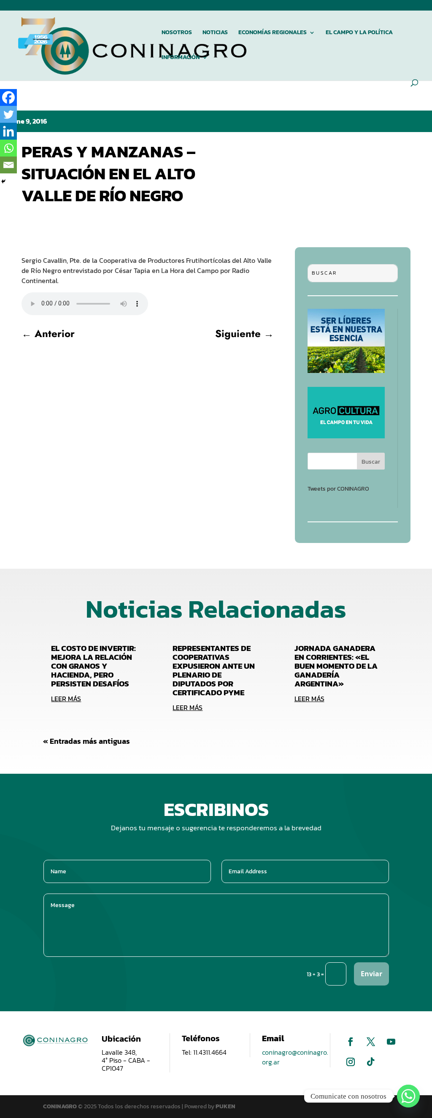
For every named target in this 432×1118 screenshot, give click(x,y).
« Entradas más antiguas (86, 741)
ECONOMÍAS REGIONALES (272, 33)
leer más (66, 699)
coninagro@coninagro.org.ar (295, 1057)
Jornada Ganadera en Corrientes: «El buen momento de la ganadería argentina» (336, 666)
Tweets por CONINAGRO (338, 488)
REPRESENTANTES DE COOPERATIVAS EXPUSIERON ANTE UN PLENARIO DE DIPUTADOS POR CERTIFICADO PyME (214, 670)
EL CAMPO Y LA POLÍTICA (359, 33)
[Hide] (3, 181)
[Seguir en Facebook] (350, 1041)
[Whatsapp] (8, 148)
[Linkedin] (8, 131)
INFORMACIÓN (181, 58)
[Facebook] (8, 97)
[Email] (8, 165)
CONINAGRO (60, 1106)
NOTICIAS (215, 33)
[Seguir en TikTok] (370, 1061)
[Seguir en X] (370, 1041)
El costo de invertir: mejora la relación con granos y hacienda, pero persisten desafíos (93, 666)
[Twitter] (8, 114)
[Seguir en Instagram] (350, 1061)
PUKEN (225, 1106)
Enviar (371, 973)
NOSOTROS (177, 33)
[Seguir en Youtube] (391, 1041)
